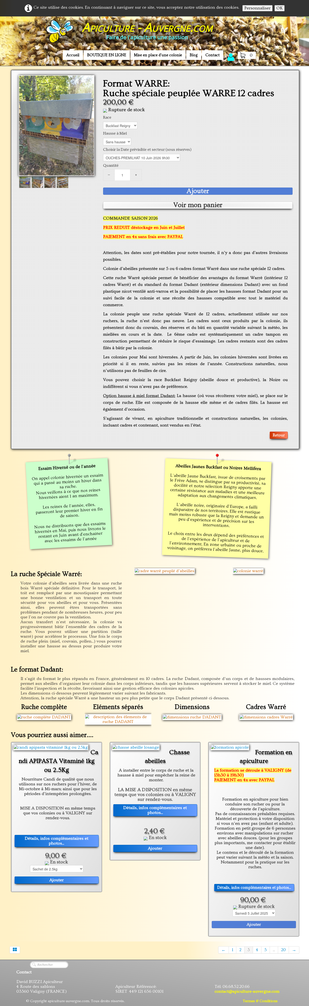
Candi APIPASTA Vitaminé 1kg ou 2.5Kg (58, 761)
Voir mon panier (197, 205)
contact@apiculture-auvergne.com (247, 991)
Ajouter (198, 191)
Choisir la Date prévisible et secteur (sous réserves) (147, 149)
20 (283, 949)
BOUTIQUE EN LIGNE (106, 55)
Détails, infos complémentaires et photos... (56, 841)
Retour (279, 435)
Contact (212, 55)
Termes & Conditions (260, 1001)
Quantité (111, 165)
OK (279, 8)
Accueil (72, 55)
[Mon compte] (231, 57)
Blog (194, 55)
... (274, 949)
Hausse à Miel (115, 133)
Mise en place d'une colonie (158, 55)
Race (107, 117)
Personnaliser (257, 8)
